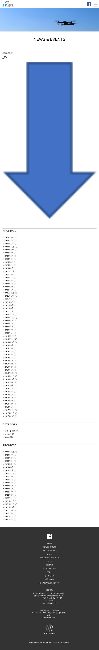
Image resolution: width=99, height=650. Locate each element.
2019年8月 (9, 348)
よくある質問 (49, 576)
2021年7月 (9, 517)
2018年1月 (9, 407)
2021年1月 (9, 311)
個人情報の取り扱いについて (49, 583)
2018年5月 (9, 395)
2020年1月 (9, 333)
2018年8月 (9, 385)
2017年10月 (9, 416)
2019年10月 (9, 342)
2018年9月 (9, 382)
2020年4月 (9, 327)
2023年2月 (9, 265)
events (7, 434)
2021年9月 (9, 510)
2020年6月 (9, 321)
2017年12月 (9, 410)
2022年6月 (9, 280)
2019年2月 (9, 367)
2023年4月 (9, 262)
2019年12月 (9, 336)
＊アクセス (49, 600)
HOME (49, 543)
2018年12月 (9, 373)
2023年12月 (9, 244)
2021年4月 (9, 308)
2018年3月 (9, 401)
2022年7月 (9, 277)
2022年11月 (9, 271)
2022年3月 (9, 492)
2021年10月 (9, 296)
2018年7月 (9, 388)
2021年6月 (9, 302)
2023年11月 (9, 247)
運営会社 (49, 590)
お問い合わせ (49, 579)
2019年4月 (9, 361)
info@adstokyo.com (49, 617)
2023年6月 (9, 256)
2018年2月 (9, 404)
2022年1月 (9, 290)
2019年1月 (9, 370)
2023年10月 (9, 250)
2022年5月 (9, 486)
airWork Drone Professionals (49, 558)
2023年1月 (9, 268)
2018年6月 (9, 391)
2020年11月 (9, 318)
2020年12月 (9, 314)
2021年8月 (9, 299)
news (7, 437)
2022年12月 (9, 473)
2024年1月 (9, 240)
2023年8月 (9, 458)
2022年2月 (9, 287)
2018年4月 (9, 398)
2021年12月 (9, 501)
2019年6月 (9, 354)
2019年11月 (9, 339)
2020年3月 (9, 330)
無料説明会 (49, 565)
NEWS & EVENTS (49, 547)
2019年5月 (9, 358)
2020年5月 (9, 324)
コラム (49, 561)
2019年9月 (9, 345)
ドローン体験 (10, 431)
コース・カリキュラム (49, 551)
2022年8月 (9, 274)
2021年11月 (9, 293)
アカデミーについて (49, 568)
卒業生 (49, 572)
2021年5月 (9, 305)
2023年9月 (9, 253)
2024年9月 (9, 237)
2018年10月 (9, 379)
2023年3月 (9, 467)
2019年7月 (9, 351)
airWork (49, 554)
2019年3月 (9, 364)
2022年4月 (9, 284)
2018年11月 (9, 376)
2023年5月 (9, 259)
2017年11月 (9, 413)
